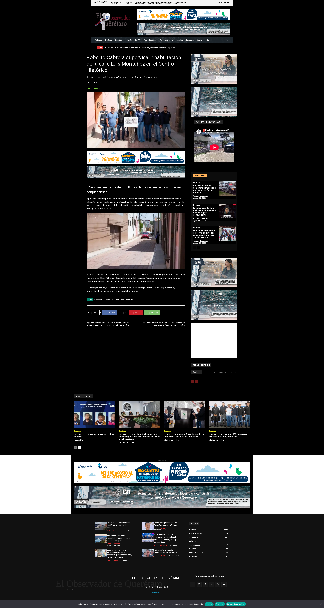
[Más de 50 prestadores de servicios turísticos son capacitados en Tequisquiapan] (227, 233)
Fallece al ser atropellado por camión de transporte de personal (118, 525)
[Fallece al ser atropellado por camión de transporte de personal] (101, 526)
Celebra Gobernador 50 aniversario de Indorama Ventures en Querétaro (184, 435)
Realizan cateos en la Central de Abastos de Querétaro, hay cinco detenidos (164, 323)
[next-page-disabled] (196, 381)
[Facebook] (215, 2)
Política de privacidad (236, 604)
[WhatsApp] (217, 584)
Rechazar (220, 604)
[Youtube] (228, 2)
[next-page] (198, 248)
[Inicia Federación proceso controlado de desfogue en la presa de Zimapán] (101, 538)
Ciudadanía (98, 300)
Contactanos (156, 593)
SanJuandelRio (127, 300)
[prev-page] (194, 248)
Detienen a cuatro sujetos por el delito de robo (94, 435)
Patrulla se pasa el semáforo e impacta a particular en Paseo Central (204, 189)
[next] (225, 47)
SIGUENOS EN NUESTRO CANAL (208, 122)
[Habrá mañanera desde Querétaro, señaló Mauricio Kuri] (148, 553)
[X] (222, 2)
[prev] (221, 47)
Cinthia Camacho (93, 88)
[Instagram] (218, 2)
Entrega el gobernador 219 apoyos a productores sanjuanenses (228, 435)
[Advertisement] (214, 340)
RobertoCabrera (112, 300)
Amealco (222, 372)
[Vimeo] (225, 2)
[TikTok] (205, 584)
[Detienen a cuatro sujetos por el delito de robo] (94, 414)
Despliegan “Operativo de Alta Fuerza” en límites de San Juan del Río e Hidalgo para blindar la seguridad (148, 48)
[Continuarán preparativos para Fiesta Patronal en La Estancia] (148, 526)
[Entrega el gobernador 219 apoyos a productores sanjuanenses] (229, 414)
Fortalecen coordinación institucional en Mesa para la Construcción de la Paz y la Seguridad (139, 436)
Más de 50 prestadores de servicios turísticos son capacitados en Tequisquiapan (205, 234)
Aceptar (209, 604)
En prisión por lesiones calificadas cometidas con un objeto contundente (204, 211)
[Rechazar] (321, 604)
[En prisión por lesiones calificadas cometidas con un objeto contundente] (227, 211)
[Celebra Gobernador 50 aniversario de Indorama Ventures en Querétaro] (184, 414)
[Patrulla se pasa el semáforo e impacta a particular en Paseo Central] (227, 188)
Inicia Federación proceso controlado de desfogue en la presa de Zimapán (118, 538)
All (214, 372)
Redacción (78, 440)
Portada (196, 182)
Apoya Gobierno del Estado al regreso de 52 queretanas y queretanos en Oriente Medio (108, 323)
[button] (227, 40)
